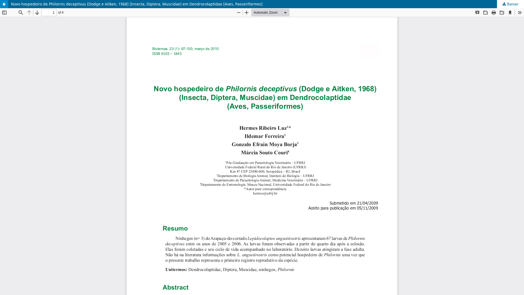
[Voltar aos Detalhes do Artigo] (4, 4)
